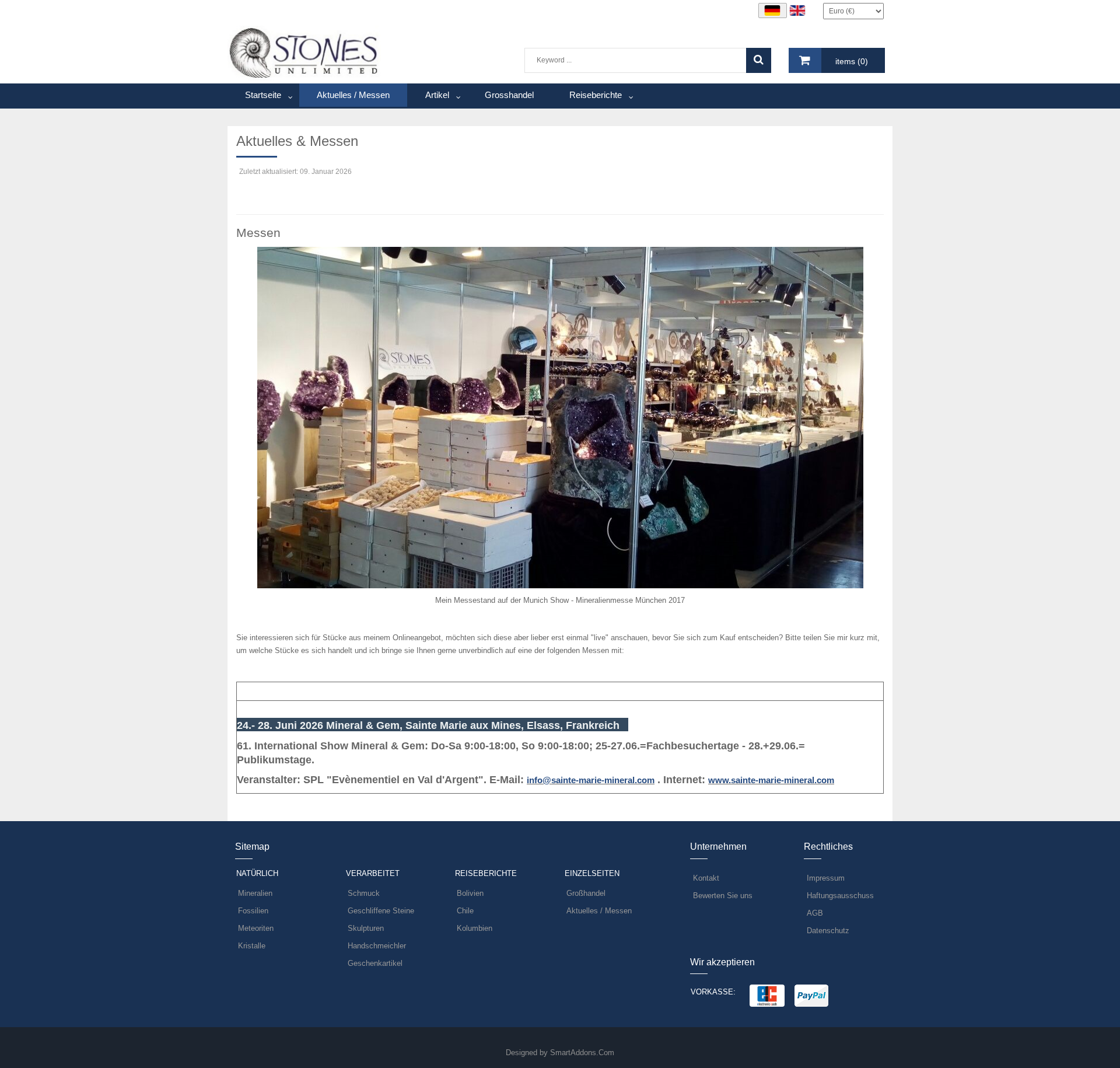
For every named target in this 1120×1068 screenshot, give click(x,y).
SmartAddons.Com (582, 1052)
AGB (815, 913)
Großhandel (586, 893)
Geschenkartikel (375, 963)
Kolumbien (474, 928)
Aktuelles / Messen (599, 910)
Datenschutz (828, 930)
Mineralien (255, 893)
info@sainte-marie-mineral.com (590, 780)
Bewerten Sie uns (722, 895)
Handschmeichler (377, 945)
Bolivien (470, 893)
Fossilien (253, 910)
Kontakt (706, 878)
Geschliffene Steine (381, 910)
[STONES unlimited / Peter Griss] (304, 52)
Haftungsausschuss (840, 895)
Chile (465, 910)
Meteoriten (256, 928)
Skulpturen (366, 928)
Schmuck (364, 893)
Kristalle (251, 945)
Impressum (826, 878)
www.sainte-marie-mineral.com (771, 780)
